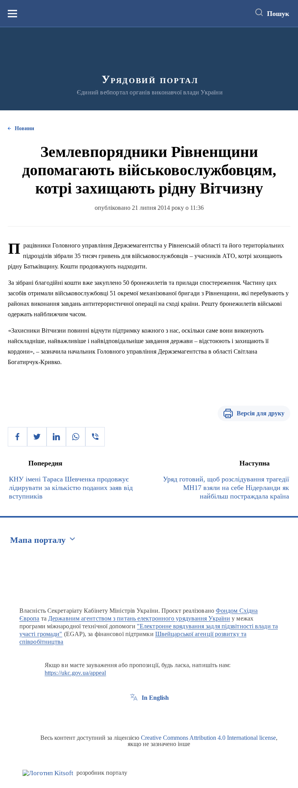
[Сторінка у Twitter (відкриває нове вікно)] (148, 715)
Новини (24, 128)
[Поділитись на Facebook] (17, 436)
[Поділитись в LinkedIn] (56, 436)
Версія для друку (260, 413)
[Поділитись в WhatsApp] (75, 436)
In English (155, 697)
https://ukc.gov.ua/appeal (75, 672)
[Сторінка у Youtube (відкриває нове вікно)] (162, 715)
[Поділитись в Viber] (95, 436)
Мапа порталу (38, 540)
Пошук (278, 13)
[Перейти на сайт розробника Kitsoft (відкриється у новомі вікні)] (47, 773)
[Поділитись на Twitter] (37, 436)
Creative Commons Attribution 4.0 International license (208, 737)
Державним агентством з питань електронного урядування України (139, 618)
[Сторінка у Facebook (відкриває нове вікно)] (134, 715)
